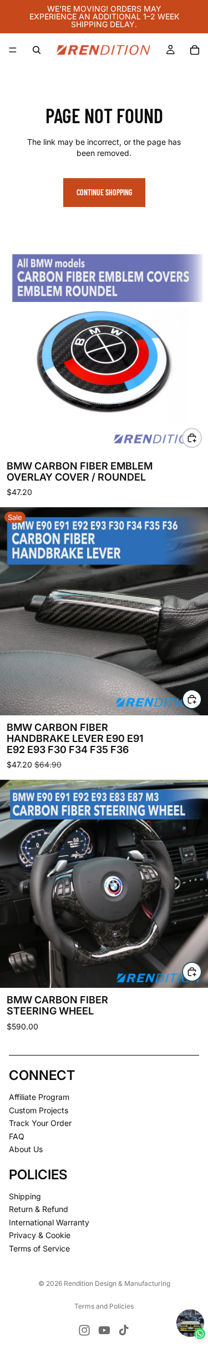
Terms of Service (39, 1248)
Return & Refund (38, 1209)
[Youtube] (104, 1330)
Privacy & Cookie (39, 1235)
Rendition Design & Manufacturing (117, 1283)
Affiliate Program (39, 1097)
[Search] (36, 50)
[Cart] (194, 50)
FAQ (16, 1136)
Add (201, 699)
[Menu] (13, 50)
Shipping (25, 1196)
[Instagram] (84, 1330)
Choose (201, 437)
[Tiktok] (123, 1330)
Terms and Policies (104, 1306)
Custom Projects (38, 1110)
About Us (26, 1149)
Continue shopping (104, 192)
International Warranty (49, 1222)
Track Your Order (40, 1123)
